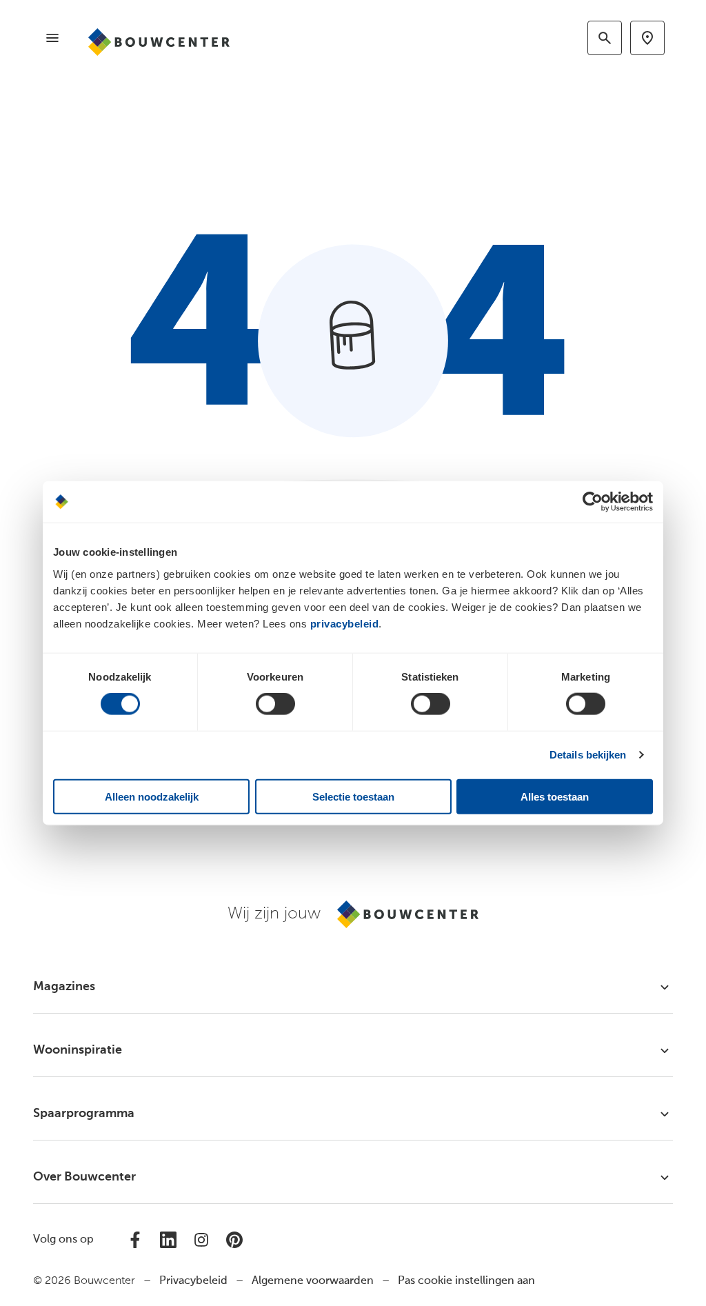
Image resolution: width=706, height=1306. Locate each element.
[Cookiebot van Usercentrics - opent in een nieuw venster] (592, 502)
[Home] (159, 42)
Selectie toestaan (353, 796)
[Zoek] (604, 38)
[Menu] (52, 38)
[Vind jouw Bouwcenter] (647, 38)
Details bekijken (588, 755)
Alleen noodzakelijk (152, 796)
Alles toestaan (555, 796)
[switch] (275, 704)
